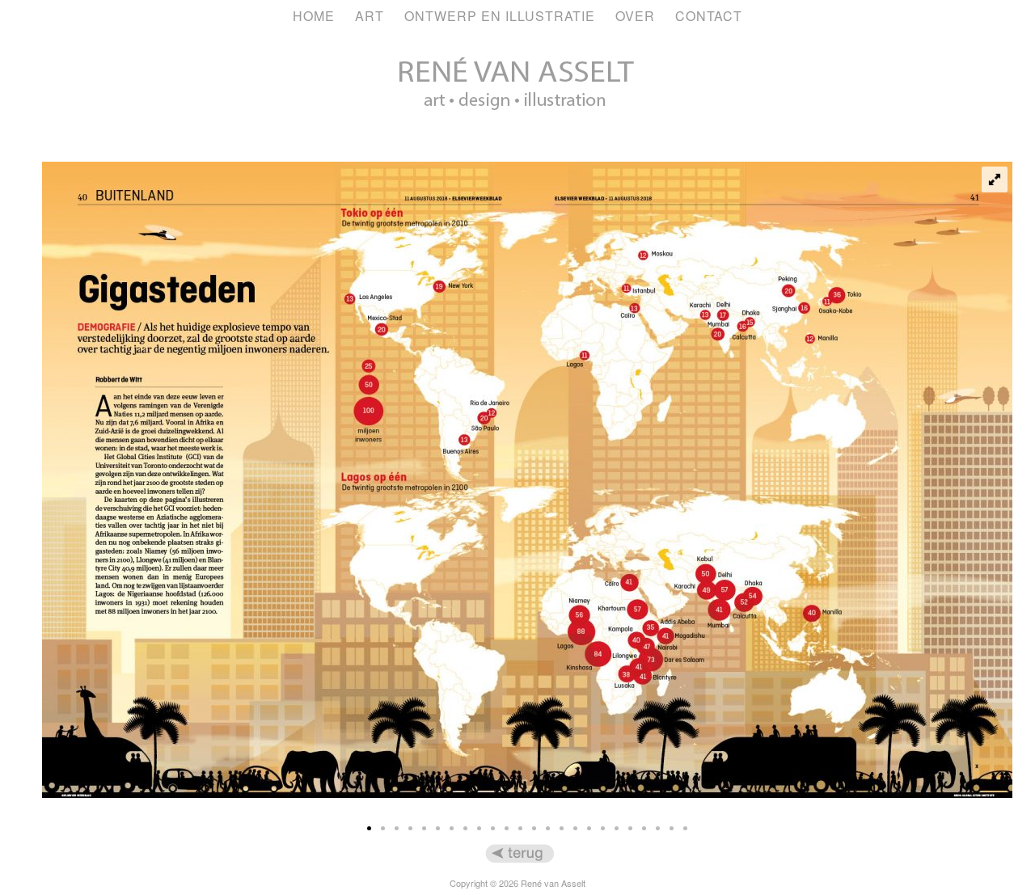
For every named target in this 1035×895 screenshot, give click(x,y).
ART (369, 15)
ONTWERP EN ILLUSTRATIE (499, 15)
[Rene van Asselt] (517, 133)
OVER (635, 15)
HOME (314, 15)
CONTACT (708, 15)
